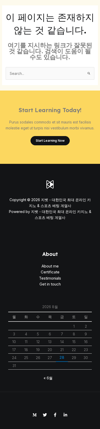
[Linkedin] (65, 415)
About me (50, 266)
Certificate (50, 272)
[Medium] (35, 415)
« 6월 (48, 378)
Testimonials (50, 278)
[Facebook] (55, 415)
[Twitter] (45, 415)
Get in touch (50, 284)
